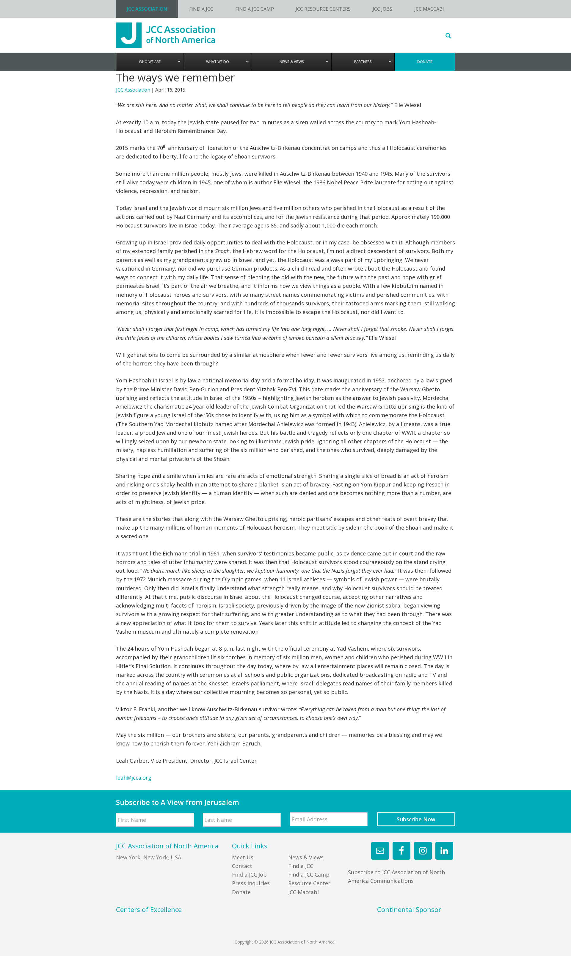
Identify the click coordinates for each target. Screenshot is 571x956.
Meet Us (242, 857)
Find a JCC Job (249, 874)
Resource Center (309, 883)
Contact (242, 865)
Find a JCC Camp (309, 874)
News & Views (306, 857)
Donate (241, 892)
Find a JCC (300, 865)
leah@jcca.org (133, 777)
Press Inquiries (251, 883)
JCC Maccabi (303, 892)
